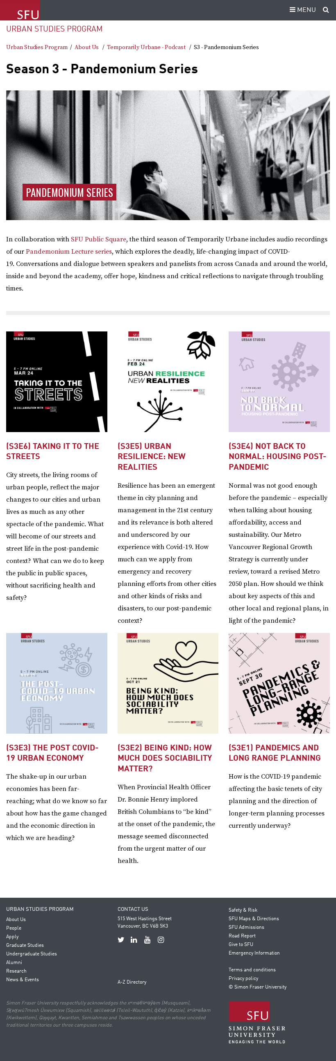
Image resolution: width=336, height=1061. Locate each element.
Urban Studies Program (54, 29)
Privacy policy (243, 978)
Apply (12, 937)
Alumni (14, 962)
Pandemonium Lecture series (69, 252)
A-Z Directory (132, 982)
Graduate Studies (25, 945)
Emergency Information (254, 953)
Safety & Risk (243, 910)
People (13, 928)
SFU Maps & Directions (254, 919)
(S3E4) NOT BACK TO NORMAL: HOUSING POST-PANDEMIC (278, 457)
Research (16, 971)
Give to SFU (241, 944)
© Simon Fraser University (257, 987)
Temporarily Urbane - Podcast (146, 47)
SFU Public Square (98, 239)
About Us (87, 47)
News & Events (22, 980)
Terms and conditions (252, 970)
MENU (305, 10)
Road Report (242, 936)
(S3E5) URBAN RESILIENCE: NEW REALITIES (152, 457)
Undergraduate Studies (31, 954)
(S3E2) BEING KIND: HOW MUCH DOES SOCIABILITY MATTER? (165, 758)
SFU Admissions (246, 927)
